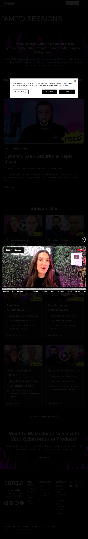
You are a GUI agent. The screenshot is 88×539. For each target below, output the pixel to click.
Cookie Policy (63, 85)
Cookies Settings (21, 92)
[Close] (75, 80)
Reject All (49, 92)
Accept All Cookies (67, 92)
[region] (44, 88)
